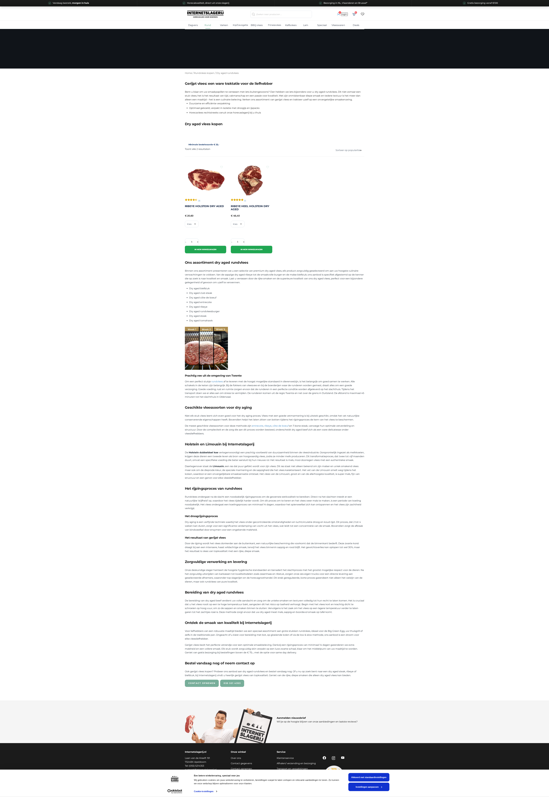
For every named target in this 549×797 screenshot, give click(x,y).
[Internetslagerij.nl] (205, 14)
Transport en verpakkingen (292, 768)
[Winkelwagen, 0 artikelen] (354, 14)
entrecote (257, 425)
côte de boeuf (281, 425)
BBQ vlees (257, 25)
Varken (224, 25)
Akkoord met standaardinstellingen (368, 777)
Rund (208, 25)
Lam (305, 25)
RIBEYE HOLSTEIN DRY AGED (204, 206)
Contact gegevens (241, 763)
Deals (356, 25)
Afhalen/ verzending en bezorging (296, 763)
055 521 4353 (232, 683)
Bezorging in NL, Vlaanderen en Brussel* (345, 3)
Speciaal (322, 25)
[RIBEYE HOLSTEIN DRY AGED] (205, 179)
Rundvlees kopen (204, 73)
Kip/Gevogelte (240, 25)
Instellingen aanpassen (367, 787)
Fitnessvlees (274, 25)
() (199, 200)
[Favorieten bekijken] (362, 14)
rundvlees (217, 381)
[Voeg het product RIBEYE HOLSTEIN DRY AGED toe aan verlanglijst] (221, 167)
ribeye (268, 425)
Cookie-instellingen (204, 791)
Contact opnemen (201, 683)
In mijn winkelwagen (205, 249)
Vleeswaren (338, 25)
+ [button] (198, 242)
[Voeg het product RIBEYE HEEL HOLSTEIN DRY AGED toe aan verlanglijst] (267, 167)
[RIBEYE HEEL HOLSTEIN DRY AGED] (251, 179)
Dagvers (193, 25)
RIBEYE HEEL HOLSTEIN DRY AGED (250, 208)
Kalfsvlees (291, 25)
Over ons (236, 758)
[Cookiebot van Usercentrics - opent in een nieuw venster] (174, 791)
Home (188, 73)
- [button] (185, 242)
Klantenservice (285, 758)
